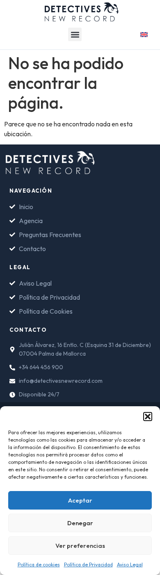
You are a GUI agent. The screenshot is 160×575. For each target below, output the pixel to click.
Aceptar (80, 500)
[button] (148, 416)
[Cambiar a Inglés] (144, 33)
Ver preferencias (80, 545)
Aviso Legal (130, 564)
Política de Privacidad (88, 564)
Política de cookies (39, 564)
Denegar (80, 523)
